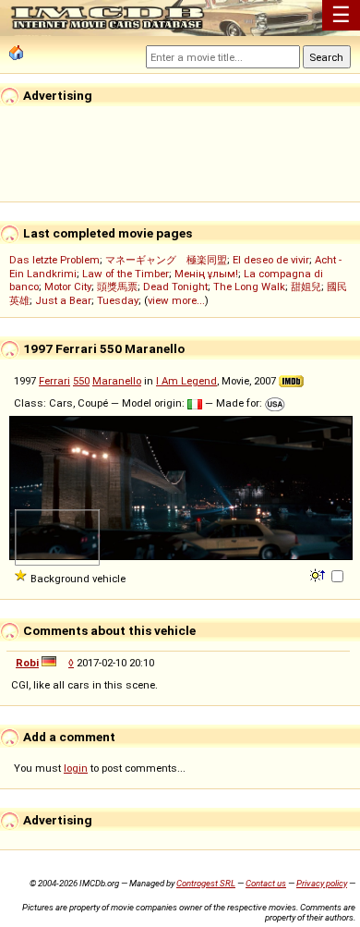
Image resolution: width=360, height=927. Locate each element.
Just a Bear (63, 300)
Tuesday (117, 300)
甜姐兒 (306, 286)
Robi (27, 662)
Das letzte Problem (54, 259)
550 (81, 380)
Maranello (116, 380)
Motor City (67, 286)
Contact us (266, 883)
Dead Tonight (175, 286)
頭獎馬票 (117, 286)
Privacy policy (321, 883)
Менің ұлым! (206, 273)
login (76, 768)
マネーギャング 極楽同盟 (166, 259)
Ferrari (54, 380)
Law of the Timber (125, 273)
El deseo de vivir (271, 259)
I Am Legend (186, 380)
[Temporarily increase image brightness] (319, 573)
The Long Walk (249, 286)
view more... (176, 300)
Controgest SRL (205, 883)
